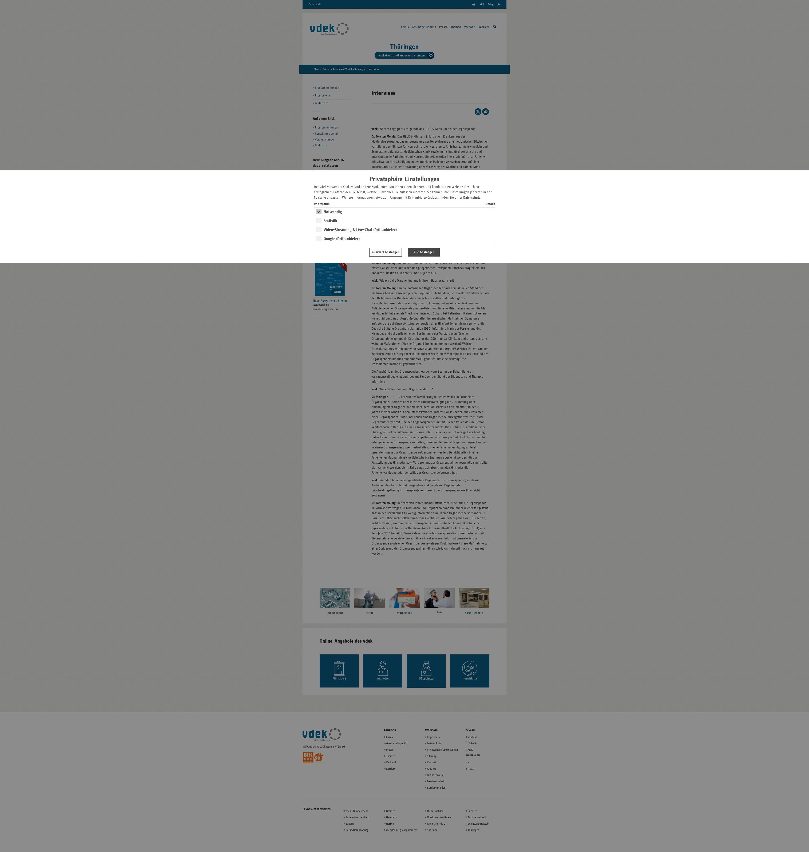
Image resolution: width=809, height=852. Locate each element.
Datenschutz (471, 197)
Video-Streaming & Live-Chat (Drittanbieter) (360, 230)
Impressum (322, 204)
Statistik (330, 221)
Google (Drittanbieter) (342, 239)
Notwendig (333, 212)
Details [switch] (490, 204)
